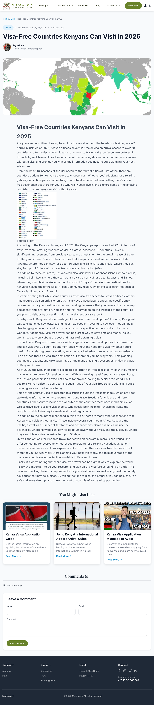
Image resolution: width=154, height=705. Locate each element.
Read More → (13, 556)
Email (81, 606)
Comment (11, 619)
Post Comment (17, 643)
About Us (84, 5)
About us (6, 671)
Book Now (133, 5)
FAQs (43, 675)
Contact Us (112, 5)
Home (6, 18)
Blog (97, 5)
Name (9, 606)
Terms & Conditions (89, 671)
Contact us (46, 671)
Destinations (65, 5)
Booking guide (48, 680)
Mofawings (8, 696)
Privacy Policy (86, 675)
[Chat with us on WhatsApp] (150, 5)
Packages (45, 5)
